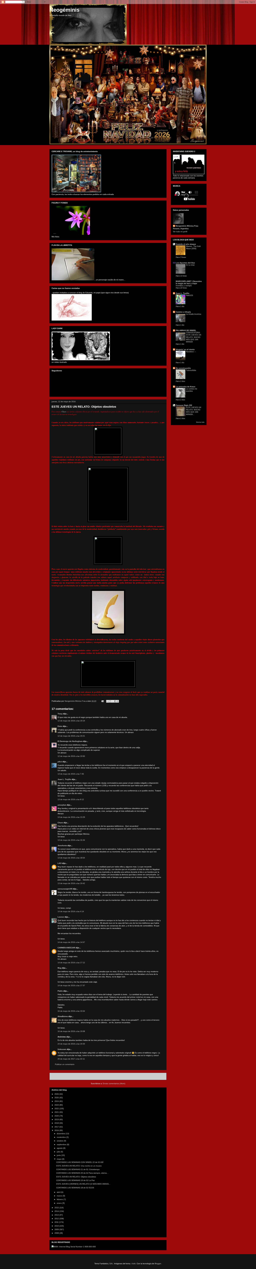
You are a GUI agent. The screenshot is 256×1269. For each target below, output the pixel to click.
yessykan (62, 805)
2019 (57, 1119)
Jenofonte (62, 845)
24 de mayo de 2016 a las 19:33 (71, 1044)
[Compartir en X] (112, 701)
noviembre (61, 1137)
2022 (57, 1108)
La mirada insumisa (193, 314)
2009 (57, 1229)
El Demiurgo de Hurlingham (70, 741)
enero (59, 1203)
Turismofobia (191, 370)
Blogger (158, 1263)
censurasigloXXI (65, 889)
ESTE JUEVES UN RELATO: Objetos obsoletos (76, 1177)
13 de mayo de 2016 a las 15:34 (71, 840)
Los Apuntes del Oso (185, 263)
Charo (64, 411)
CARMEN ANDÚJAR (66, 948)
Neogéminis (64, 10)
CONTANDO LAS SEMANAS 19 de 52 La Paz (75, 1180)
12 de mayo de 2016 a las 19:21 (71, 736)
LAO (60, 863)
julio (59, 1152)
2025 (57, 1098)
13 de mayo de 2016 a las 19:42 (71, 883)
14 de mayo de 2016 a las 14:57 (71, 942)
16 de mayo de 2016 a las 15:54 (71, 1011)
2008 (57, 1233)
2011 (57, 1222)
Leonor (61, 917)
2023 (57, 1105)
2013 (57, 1215)
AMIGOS (189, 295)
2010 (57, 1226)
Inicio (111, 1076)
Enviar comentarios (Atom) (114, 1083)
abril (59, 1192)
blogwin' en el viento (185, 349)
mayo (59, 1159)
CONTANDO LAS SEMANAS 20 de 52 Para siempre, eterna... (82, 1173)
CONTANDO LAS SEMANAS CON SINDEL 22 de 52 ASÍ (79, 1162)
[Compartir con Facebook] (115, 701)
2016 (57, 1130)
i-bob (133, 1263)
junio (59, 1155)
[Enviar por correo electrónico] (107, 701)
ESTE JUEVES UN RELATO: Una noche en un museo (79, 1166)
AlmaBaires (63, 1016)
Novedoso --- (191, 352)
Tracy (60, 714)
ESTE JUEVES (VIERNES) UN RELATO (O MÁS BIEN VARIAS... (83, 1184)
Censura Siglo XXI (184, 405)
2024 (57, 1101)
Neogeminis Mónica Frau (187, 226)
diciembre (61, 1133)
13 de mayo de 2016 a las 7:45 (71, 774)
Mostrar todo (200, 422)
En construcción (183, 368)
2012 (57, 1218)
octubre (60, 1141)
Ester (60, 726)
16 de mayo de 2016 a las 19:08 (71, 1031)
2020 (57, 1116)
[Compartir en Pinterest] (117, 701)
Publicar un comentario (64, 1064)
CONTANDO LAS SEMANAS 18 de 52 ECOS (75, 1188)
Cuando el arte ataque (186, 244)
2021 (57, 1112)
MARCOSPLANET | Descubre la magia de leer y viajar (189, 282)
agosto (60, 1148)
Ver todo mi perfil (180, 232)
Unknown (62, 1049)
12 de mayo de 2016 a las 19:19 (71, 721)
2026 (57, 1094)
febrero (60, 1199)
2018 (57, 1123)
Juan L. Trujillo (64, 779)
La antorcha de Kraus (185, 387)
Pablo (60, 991)
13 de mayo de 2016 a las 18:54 (71, 858)
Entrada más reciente (62, 1076)
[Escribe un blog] (110, 701)
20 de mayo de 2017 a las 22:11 (71, 1059)
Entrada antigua (156, 1076)
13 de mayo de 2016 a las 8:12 (71, 799)
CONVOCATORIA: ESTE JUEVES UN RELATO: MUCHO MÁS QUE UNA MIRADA (193, 337)
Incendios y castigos (184, 286)
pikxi (60, 762)
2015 (57, 1208)
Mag (59, 968)
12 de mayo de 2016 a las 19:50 (71, 756)
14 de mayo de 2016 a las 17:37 (71, 985)
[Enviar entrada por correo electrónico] (102, 701)
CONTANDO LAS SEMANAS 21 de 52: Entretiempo (78, 1169)
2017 (57, 1127)
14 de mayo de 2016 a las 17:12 (71, 963)
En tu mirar (190, 265)
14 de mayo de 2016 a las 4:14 (71, 911)
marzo (60, 1196)
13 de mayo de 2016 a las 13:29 (71, 817)
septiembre (62, 1144)
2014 (57, 1211)
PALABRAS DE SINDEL (186, 330)
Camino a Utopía (183, 312)
